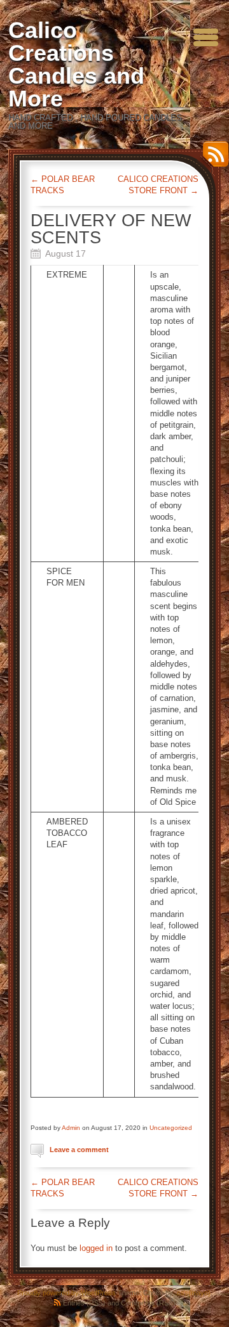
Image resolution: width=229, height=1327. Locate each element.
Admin (71, 1127)
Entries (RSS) (84, 1303)
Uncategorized (170, 1127)
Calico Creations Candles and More (76, 64)
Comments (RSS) (148, 1303)
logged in (96, 1248)
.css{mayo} (193, 1293)
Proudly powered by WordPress (66, 1293)
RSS (212, 158)
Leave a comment (79, 1149)
